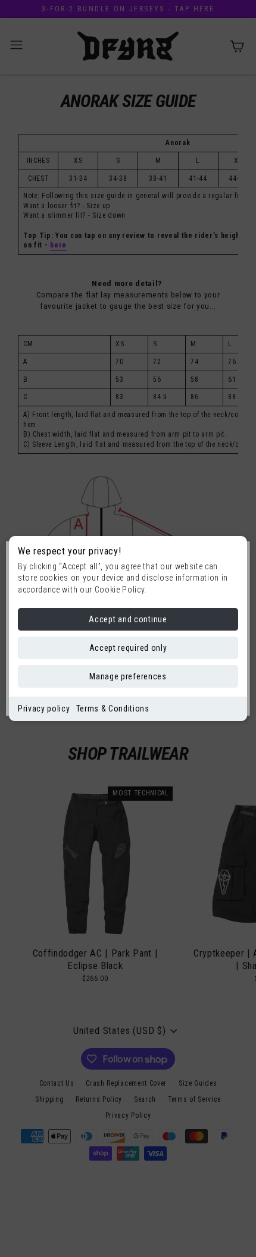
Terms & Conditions (112, 708)
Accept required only (128, 648)
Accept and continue (128, 619)
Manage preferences (128, 676)
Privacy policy (44, 708)
